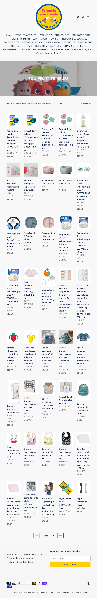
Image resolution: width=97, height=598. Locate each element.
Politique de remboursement (20, 558)
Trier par (10, 104)
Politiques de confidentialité (20, 562)
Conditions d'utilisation (32, 554)
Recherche (12, 554)
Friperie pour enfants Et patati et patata (37, 592)
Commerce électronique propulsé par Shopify (72, 592)
